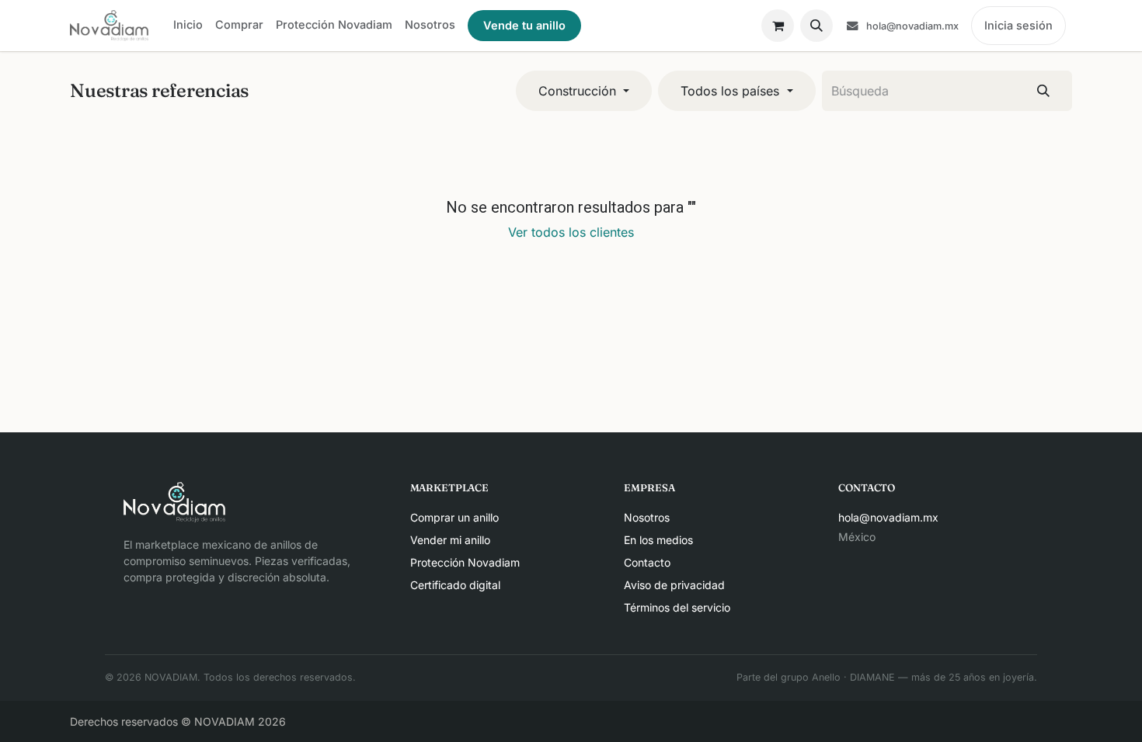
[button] (816, 25)
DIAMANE (872, 677)
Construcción (577, 91)
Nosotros (647, 517)
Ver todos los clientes (571, 232)
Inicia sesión (1018, 25)
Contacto (647, 562)
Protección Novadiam (465, 562)
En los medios (658, 539)
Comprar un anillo (454, 517)
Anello (826, 677)
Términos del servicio (677, 607)
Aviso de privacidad (674, 584)
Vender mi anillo (450, 539)
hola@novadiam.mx (888, 517)
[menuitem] (188, 25)
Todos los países (730, 91)
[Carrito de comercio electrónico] (777, 25)
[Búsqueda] (1043, 91)
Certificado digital (455, 584)
